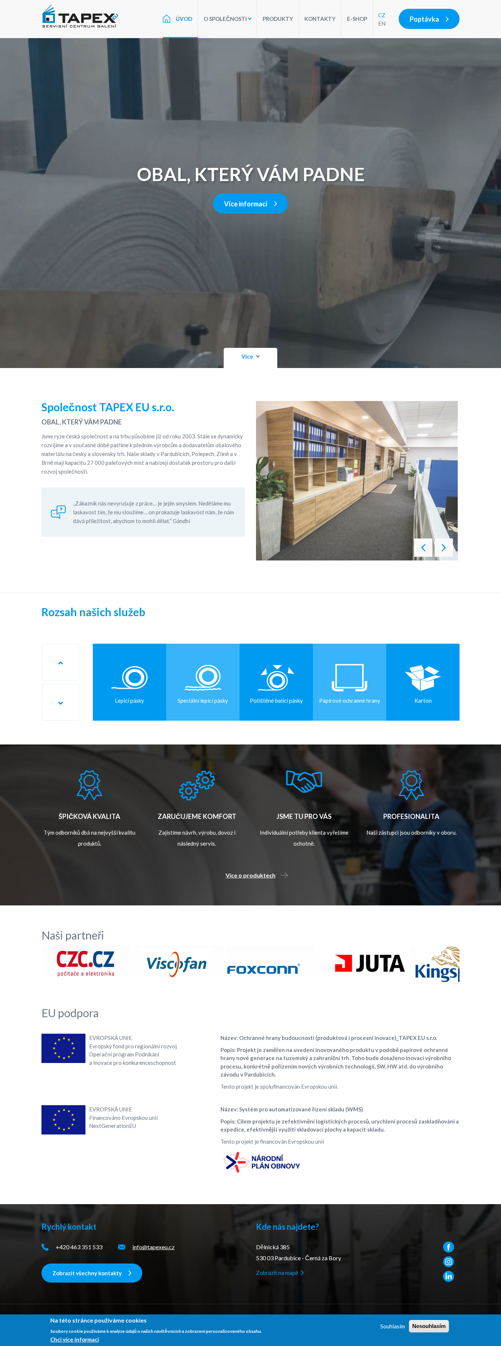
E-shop (357, 18)
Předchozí (444, 547)
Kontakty (320, 18)
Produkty (278, 18)
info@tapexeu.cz (153, 1246)
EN (381, 23)
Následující (423, 547)
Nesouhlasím (429, 1326)
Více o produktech (250, 875)
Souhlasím (392, 1326)
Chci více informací (74, 1339)
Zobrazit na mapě (277, 1272)
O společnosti (226, 18)
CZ (381, 15)
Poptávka (424, 19)
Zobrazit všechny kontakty (87, 1273)
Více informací (245, 204)
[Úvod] (83, 16)
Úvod (184, 18)
